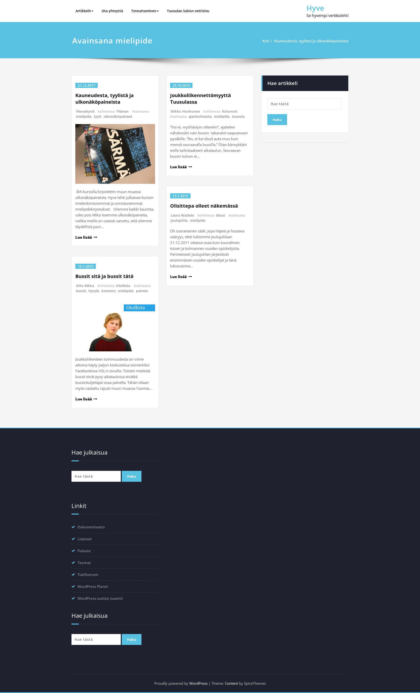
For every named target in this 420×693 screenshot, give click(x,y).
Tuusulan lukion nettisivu (188, 10)
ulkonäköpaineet (118, 116)
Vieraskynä (85, 111)
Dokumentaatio (91, 526)
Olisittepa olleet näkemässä (204, 206)
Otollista (123, 285)
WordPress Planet (93, 586)
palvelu (142, 290)
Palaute (84, 550)
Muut (220, 215)
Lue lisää (83, 237)
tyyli (97, 116)
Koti (265, 40)
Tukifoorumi (88, 574)
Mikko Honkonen (185, 111)
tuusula (238, 116)
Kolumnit (229, 111)
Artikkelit (83, 10)
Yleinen (122, 111)
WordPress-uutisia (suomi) (100, 598)
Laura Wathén (182, 215)
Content (231, 683)
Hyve (315, 8)
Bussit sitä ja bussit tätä (104, 276)
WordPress (198, 683)
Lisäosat (85, 538)
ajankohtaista (199, 116)
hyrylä (93, 290)
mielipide (83, 116)
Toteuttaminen (143, 10)
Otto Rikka (85, 285)
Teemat (84, 562)
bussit (81, 290)
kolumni (108, 290)
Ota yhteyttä (112, 10)
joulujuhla (179, 220)
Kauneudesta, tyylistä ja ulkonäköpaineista (311, 40)
